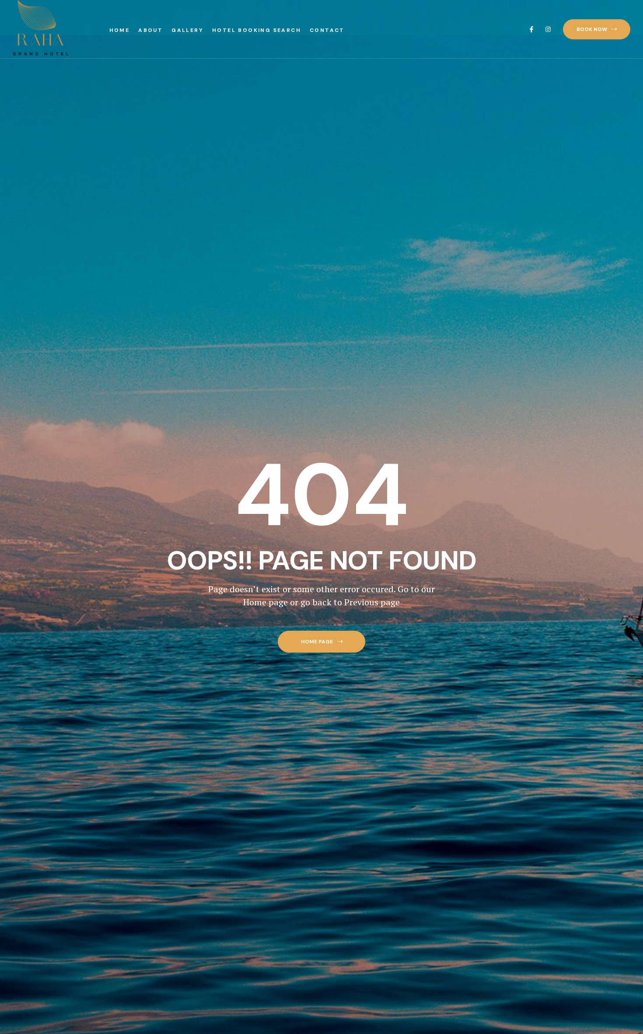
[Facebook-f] (531, 29)
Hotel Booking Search (256, 30)
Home (119, 30)
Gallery (187, 30)
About (150, 30)
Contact (327, 30)
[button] (596, 29)
